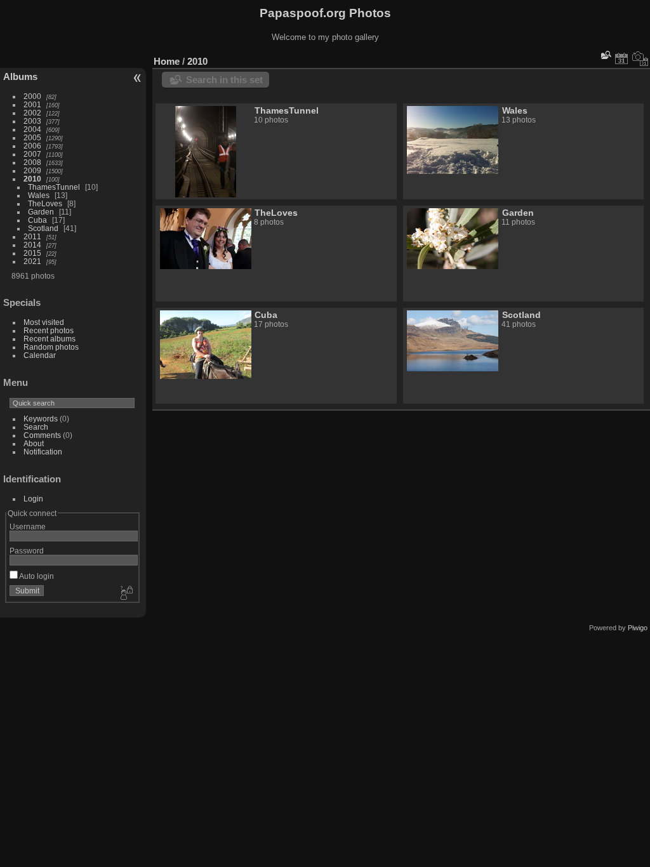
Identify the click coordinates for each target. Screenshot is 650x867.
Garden (41, 212)
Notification (42, 451)
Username (28, 526)
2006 (32, 146)
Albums (20, 76)
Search (35, 427)
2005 (32, 137)
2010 (32, 179)
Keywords (40, 418)
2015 (32, 253)
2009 (32, 170)
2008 (32, 162)
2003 (32, 121)
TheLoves (45, 203)
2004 (32, 129)
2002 (32, 113)
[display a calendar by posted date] (621, 58)
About (33, 443)
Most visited (43, 322)
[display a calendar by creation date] (640, 58)
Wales (39, 195)
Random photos (51, 347)
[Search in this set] (605, 55)
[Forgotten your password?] (125, 593)
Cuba (37, 220)
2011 (32, 236)
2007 (32, 154)
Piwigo (637, 628)
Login (33, 498)
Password (27, 550)
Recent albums (49, 338)
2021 (32, 261)
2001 (32, 104)
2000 (32, 96)
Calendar (39, 355)
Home (167, 61)
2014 (32, 245)
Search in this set (224, 79)
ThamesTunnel (54, 187)
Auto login (36, 576)
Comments (42, 435)
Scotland (43, 228)
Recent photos (48, 330)
